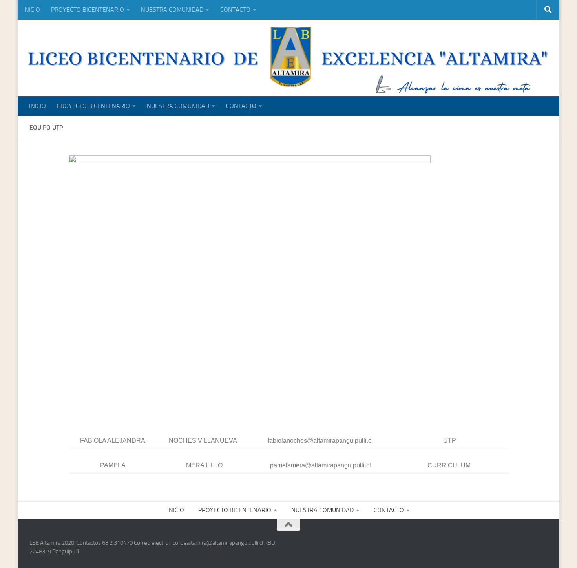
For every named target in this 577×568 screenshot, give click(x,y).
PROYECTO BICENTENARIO (87, 9)
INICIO (31, 9)
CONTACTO (235, 9)
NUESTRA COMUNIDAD (172, 9)
